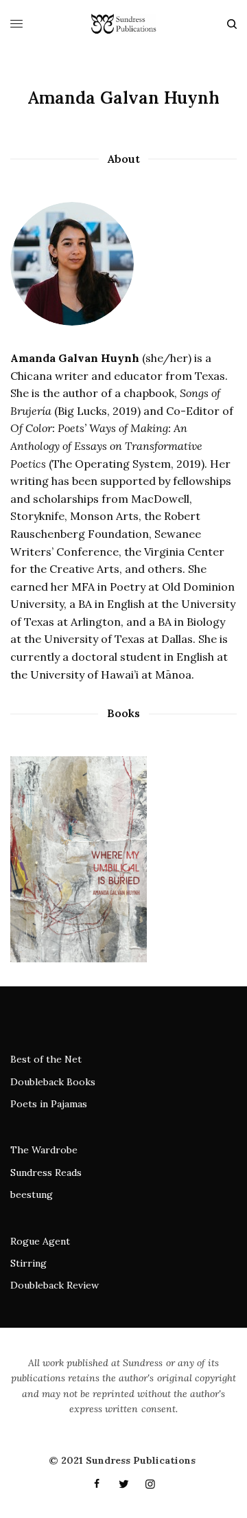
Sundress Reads (46, 1172)
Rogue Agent (40, 1241)
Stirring (28, 1263)
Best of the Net (46, 1059)
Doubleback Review (54, 1285)
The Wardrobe (44, 1150)
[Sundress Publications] (123, 24)
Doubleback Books (52, 1082)
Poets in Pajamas (48, 1104)
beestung (31, 1194)
